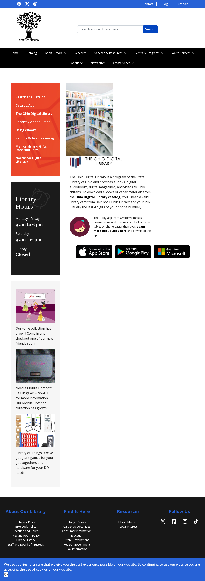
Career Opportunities (76, 526)
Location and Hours (25, 531)
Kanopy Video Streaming (35, 138)
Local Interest (128, 526)
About (75, 63)
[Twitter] (27, 4)
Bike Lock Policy (25, 526)
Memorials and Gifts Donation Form (31, 148)
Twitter (163, 526)
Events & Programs (147, 53)
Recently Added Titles (33, 122)
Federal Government (77, 544)
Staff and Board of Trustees (26, 544)
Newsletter (98, 63)
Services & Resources (108, 53)
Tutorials (182, 4)
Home (15, 53)
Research (80, 53)
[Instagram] (35, 4)
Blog (165, 4)
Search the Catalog (30, 97)
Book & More (54, 53)
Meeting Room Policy (26, 535)
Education (76, 535)
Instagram (184, 526)
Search (150, 29)
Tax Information (76, 549)
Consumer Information (77, 531)
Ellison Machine (128, 522)
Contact (148, 4)
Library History (25, 540)
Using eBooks (26, 130)
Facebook (173, 526)
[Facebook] (19, 4)
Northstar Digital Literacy (29, 160)
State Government (77, 540)
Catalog (32, 53)
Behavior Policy (26, 522)
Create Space (121, 63)
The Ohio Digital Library (34, 114)
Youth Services (181, 53)
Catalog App (25, 105)
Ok (6, 574)
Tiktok (196, 526)
